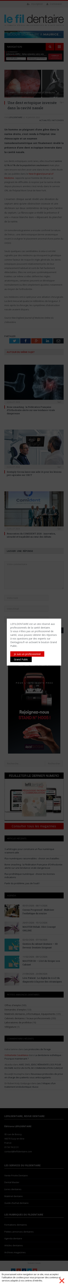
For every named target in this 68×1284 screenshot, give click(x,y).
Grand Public (21, 659)
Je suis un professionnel (27, 654)
